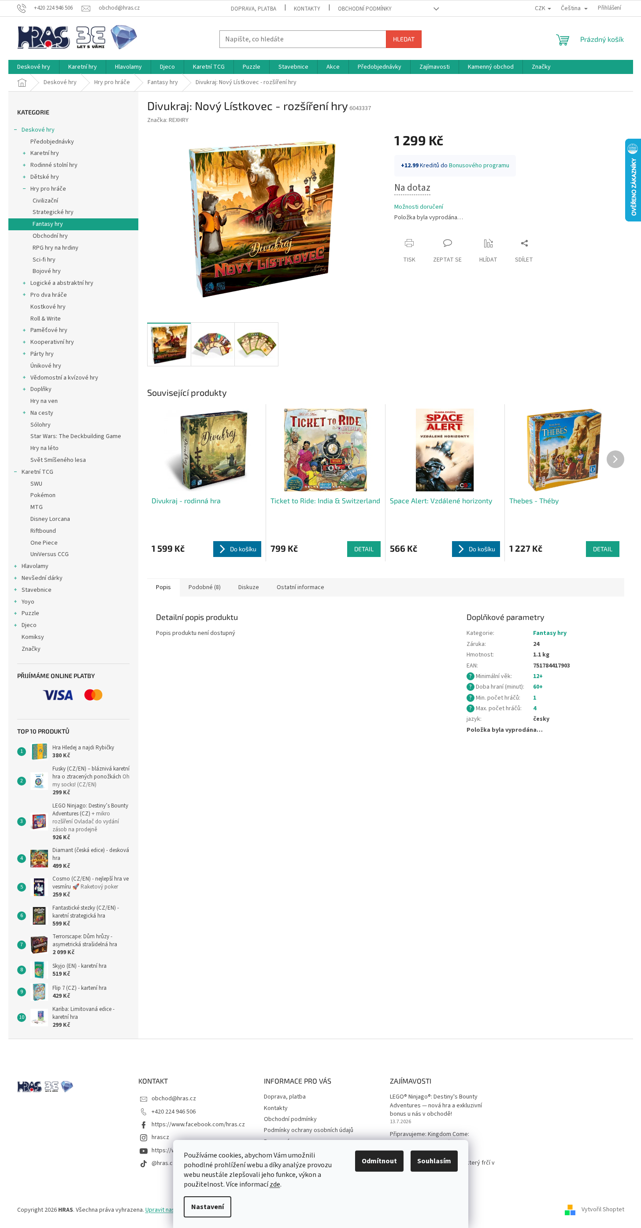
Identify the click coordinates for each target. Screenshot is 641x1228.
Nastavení (207, 1207)
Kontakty (307, 9)
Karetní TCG (37, 472)
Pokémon (43, 495)
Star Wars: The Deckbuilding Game (75, 436)
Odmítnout (379, 1161)
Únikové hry (45, 365)
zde (275, 1184)
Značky (31, 649)
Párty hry (42, 354)
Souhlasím (434, 1161)
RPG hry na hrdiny (55, 247)
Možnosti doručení (418, 207)
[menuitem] (33, 67)
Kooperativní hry (52, 342)
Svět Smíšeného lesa (58, 460)
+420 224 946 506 (174, 1111)
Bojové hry (47, 271)
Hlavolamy (35, 566)
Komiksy (33, 637)
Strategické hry (53, 212)
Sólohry (40, 424)
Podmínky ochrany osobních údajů (308, 1130)
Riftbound (43, 531)
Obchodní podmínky (365, 9)
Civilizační (45, 200)
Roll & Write (45, 318)
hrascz (160, 1137)
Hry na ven (44, 401)
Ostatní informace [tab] (300, 587)
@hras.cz (164, 1163)
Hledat (404, 39)
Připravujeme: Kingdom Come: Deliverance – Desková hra (429, 1138)
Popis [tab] (163, 587)
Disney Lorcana (50, 519)
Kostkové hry (48, 306)
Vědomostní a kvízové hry (64, 377)
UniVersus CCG (49, 554)
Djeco (29, 625)
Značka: (168, 120)
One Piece (44, 542)
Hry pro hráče (48, 188)
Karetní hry (44, 153)
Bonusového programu (479, 165)
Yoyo (28, 601)
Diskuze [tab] (248, 587)
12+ (538, 676)
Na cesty (41, 413)
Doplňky (41, 389)
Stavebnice (37, 590)
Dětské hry (44, 177)
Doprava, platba (253, 9)
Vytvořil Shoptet (603, 1210)
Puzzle (30, 613)
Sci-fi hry (44, 259)
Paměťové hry (48, 330)
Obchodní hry (50, 236)
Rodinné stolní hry (54, 165)
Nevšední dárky (42, 578)
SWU (36, 483)
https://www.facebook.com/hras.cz (198, 1124)
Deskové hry (38, 129)
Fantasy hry (48, 224)
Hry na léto (44, 448)
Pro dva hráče (48, 295)
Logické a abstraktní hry (61, 283)
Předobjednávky (52, 141)
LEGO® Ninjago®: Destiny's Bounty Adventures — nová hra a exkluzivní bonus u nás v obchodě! (436, 1105)
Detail (364, 549)
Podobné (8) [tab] (205, 587)
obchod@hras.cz (174, 1098)
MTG (36, 507)
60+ (538, 686)
